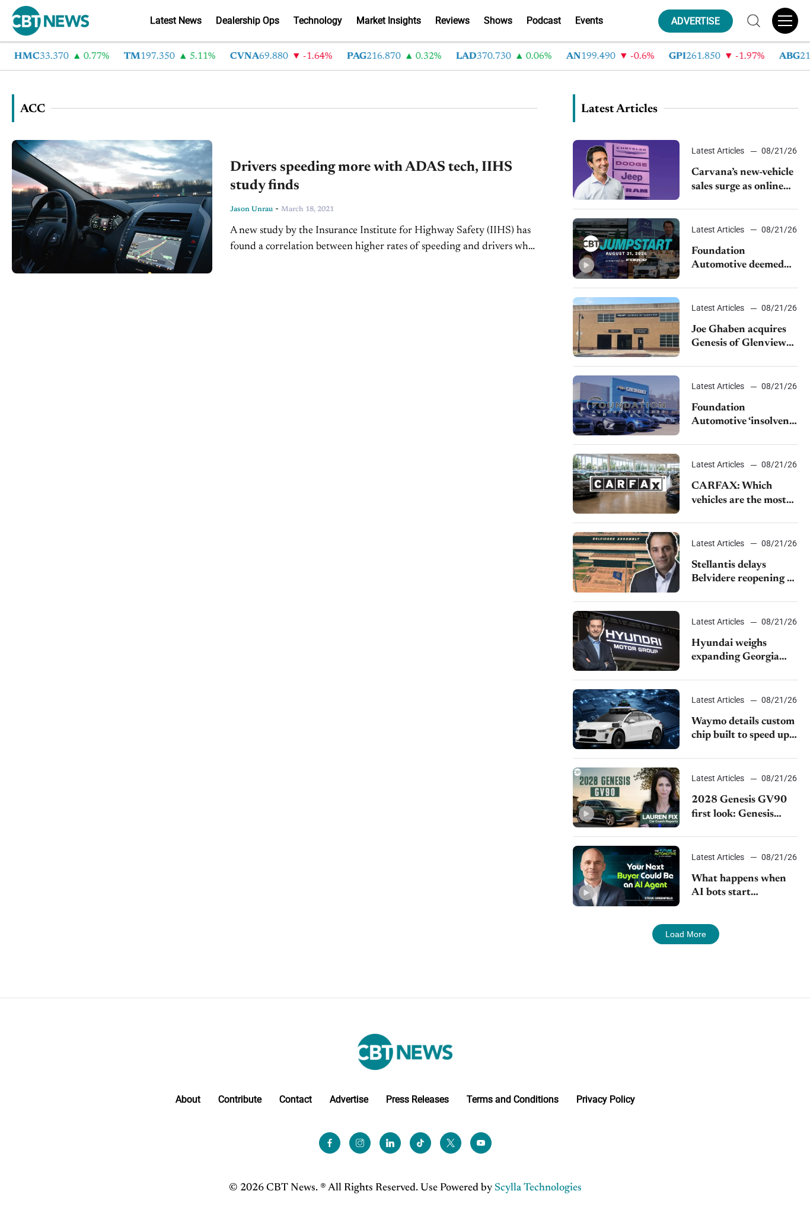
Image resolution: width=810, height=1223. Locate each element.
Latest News (176, 20)
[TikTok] (420, 1143)
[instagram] (360, 1143)
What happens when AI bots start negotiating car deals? (741, 887)
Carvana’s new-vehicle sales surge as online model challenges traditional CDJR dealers (742, 180)
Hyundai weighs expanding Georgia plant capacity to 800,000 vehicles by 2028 (738, 651)
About (188, 1099)
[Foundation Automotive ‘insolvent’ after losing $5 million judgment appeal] (626, 405)
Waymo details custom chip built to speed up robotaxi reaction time (743, 729)
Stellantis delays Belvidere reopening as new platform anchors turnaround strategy (743, 573)
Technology (318, 20)
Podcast (544, 20)
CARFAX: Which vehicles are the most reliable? (738, 494)
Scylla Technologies (538, 1188)
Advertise (349, 1099)
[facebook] (329, 1143)
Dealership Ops (247, 20)
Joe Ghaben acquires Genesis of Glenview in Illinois (738, 337)
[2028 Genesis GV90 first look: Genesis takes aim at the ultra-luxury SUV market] (626, 797)
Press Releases (417, 1099)
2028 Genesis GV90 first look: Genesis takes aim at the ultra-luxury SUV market (742, 808)
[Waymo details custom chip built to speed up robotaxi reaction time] (626, 719)
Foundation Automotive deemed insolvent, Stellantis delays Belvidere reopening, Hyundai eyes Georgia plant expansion (738, 259)
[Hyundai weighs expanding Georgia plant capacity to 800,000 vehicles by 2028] (626, 641)
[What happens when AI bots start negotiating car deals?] (626, 876)
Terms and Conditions (513, 1099)
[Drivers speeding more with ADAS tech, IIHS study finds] (112, 206)
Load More (685, 934)
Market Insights (388, 20)
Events (589, 20)
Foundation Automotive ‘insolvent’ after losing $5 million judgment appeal (743, 416)
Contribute (240, 1099)
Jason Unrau (251, 209)
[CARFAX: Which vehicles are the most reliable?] (626, 484)
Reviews (452, 20)
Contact (295, 1099)
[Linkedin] (390, 1143)
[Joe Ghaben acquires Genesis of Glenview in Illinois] (626, 327)
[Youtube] (481, 1143)
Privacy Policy (605, 1099)
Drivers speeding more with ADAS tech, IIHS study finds (371, 176)
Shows (498, 20)
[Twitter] (450, 1143)
